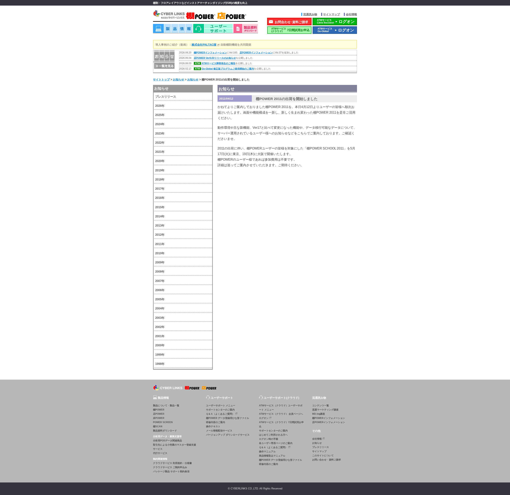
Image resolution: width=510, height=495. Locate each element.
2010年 (160, 253)
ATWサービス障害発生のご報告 (218, 63)
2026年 (160, 105)
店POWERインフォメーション (256, 52)
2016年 (160, 197)
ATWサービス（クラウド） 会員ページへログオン (281, 415)
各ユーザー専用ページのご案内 (275, 443)
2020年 (160, 161)
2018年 (160, 179)
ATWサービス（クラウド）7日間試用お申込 (281, 424)
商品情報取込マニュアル (272, 455)
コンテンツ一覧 (320, 405)
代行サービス (160, 453)
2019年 (160, 170)
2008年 (160, 271)
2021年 (160, 151)
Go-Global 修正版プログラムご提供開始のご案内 (228, 68)
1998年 (160, 363)
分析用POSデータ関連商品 (167, 440)
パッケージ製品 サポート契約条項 (171, 471)
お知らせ (161, 88)
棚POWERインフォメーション (210, 52)
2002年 (160, 327)
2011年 (160, 244)
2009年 (160, 262)
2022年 (160, 142)
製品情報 (172, 30)
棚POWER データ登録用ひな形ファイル (227, 418)
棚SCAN (157, 426)
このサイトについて (323, 455)
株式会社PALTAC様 (204, 44)
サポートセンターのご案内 (220, 409)
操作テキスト (213, 426)
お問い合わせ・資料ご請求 (326, 459)
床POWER (158, 418)
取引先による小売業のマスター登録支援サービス (174, 446)
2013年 (160, 225)
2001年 (160, 336)
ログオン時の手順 (268, 439)
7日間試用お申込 (290, 30)
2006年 (160, 290)
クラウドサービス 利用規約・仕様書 (172, 463)
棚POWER (158, 409)
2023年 (160, 133)
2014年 (160, 216)
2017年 (160, 188)
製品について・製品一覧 (166, 405)
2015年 (160, 207)
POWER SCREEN (163, 422)
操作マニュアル (267, 451)
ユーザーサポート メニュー (220, 405)
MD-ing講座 (318, 413)
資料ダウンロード (245, 30)
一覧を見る (164, 65)
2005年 (160, 299)
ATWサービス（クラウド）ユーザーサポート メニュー (280, 407)
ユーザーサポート (212, 30)
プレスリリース (165, 96)
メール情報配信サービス (219, 430)
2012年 (160, 234)
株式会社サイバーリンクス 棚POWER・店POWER (205, 16)
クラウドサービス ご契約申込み (170, 467)
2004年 (160, 308)
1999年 (160, 354)
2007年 (160, 281)
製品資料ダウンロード (165, 430)
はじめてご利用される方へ (273, 434)
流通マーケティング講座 (325, 409)
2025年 (160, 115)
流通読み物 (310, 14)
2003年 (160, 317)
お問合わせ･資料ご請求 (291, 22)
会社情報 (351, 14)
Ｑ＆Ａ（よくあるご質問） (220, 413)
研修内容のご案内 (215, 422)
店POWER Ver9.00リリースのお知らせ (215, 58)
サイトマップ (331, 14)
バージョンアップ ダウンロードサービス (228, 434)
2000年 (160, 345)
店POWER (158, 413)
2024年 (160, 124)
